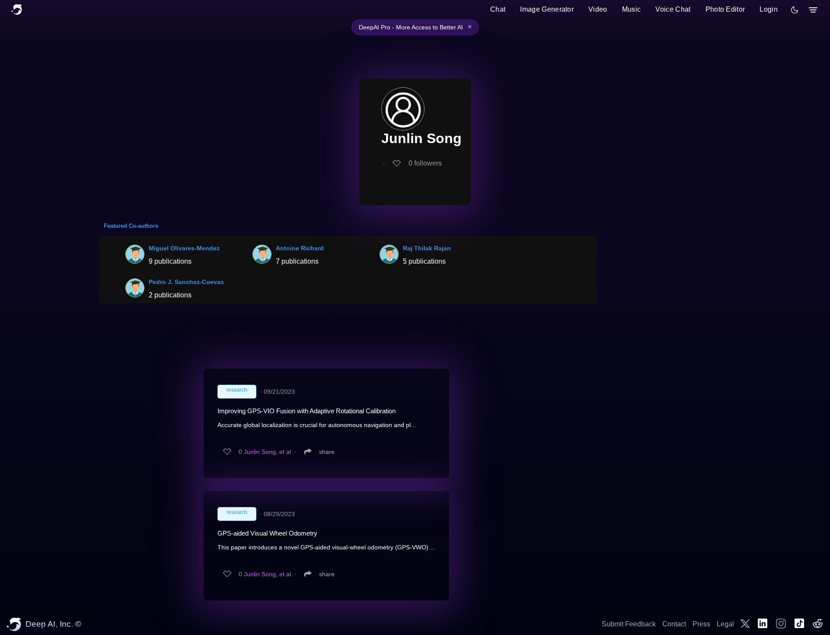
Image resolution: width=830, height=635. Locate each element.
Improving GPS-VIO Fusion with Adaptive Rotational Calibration (306, 411)
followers (425, 163)
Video (597, 9)
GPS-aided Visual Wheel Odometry (267, 533)
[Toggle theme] (794, 10)
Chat (497, 9)
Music (631, 9)
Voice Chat (672, 9)
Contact (674, 624)
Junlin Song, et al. (268, 451)
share (327, 451)
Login (769, 9)
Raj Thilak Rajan (427, 248)
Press (701, 624)
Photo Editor (725, 9)
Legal (725, 624)
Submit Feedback (629, 624)
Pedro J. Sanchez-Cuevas (186, 281)
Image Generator (547, 9)
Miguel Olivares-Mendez (184, 248)
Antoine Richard (300, 248)
